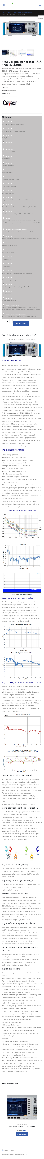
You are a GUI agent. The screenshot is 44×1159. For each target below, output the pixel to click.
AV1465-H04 (9, 163)
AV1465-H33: (9, 211)
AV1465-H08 (9, 190)
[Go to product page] (22, 1107)
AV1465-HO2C (9, 149)
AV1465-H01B (9, 128)
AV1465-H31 (9, 197)
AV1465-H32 (9, 204)
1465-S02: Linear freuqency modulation (16, 314)
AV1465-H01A (9, 121)
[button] (4, 5)
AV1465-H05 (9, 170)
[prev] (37, 61)
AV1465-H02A (9, 135)
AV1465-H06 (9, 177)
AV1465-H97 (9, 284)
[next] (40, 61)
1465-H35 (8, 218)
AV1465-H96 (9, 277)
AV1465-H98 (9, 291)
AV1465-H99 (9, 298)
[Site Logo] (22, 5)
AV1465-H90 (9, 236)
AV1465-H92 (9, 250)
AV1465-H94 (9, 263)
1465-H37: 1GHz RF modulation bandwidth (16, 229)
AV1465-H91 (9, 243)
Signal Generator (11, 90)
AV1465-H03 (9, 156)
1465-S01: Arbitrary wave (12, 305)
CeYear (8, 93)
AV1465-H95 (9, 270)
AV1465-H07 (9, 183)
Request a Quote (21, 323)
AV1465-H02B (9, 142)
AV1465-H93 (9, 257)
